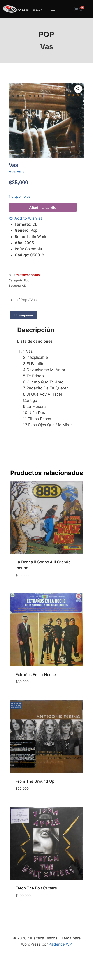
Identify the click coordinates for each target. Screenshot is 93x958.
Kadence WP (60, 944)
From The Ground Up (35, 781)
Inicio (13, 300)
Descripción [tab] (23, 315)
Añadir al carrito (42, 208)
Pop (46, 34)
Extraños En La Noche (36, 674)
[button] (78, 89)
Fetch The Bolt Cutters (36, 888)
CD (24, 285)
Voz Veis (16, 171)
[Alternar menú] (53, 9)
